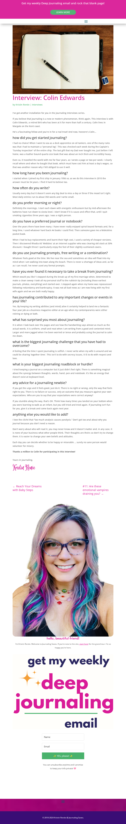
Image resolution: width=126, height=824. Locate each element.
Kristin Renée (23, 104)
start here (83, 644)
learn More (63, 12)
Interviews (37, 104)
